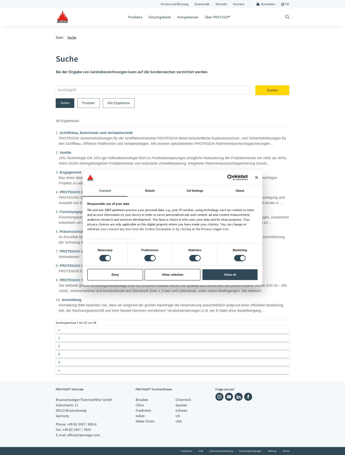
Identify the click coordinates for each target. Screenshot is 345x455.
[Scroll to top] (334, 444)
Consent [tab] (105, 190)
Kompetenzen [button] (187, 17)
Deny (115, 274)
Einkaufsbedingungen (250, 450)
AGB (201, 450)
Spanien (181, 405)
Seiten (64, 103)
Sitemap (272, 450)
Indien (140, 416)
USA (178, 421)
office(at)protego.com (83, 435)
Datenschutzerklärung (221, 450)
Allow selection (172, 274)
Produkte (88, 103)
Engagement (70, 172)
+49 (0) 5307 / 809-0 (81, 424)
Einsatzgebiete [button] (160, 17)
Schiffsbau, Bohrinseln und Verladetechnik (96, 133)
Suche (286, 450)
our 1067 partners (112, 210)
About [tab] (240, 190)
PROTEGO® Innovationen (82, 251)
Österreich (183, 399)
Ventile (65, 153)
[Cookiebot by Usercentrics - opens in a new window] (230, 178)
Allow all (230, 274)
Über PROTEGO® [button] (217, 17)
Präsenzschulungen (77, 232)
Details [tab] (150, 190)
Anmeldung (71, 300)
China (140, 405)
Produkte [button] (135, 17)
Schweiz (181, 410)
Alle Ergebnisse (118, 103)
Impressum (186, 450)
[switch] (150, 258)
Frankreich (143, 410)
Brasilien (142, 399)
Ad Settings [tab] (195, 190)
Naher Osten (145, 421)
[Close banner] (256, 177)
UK (177, 416)
